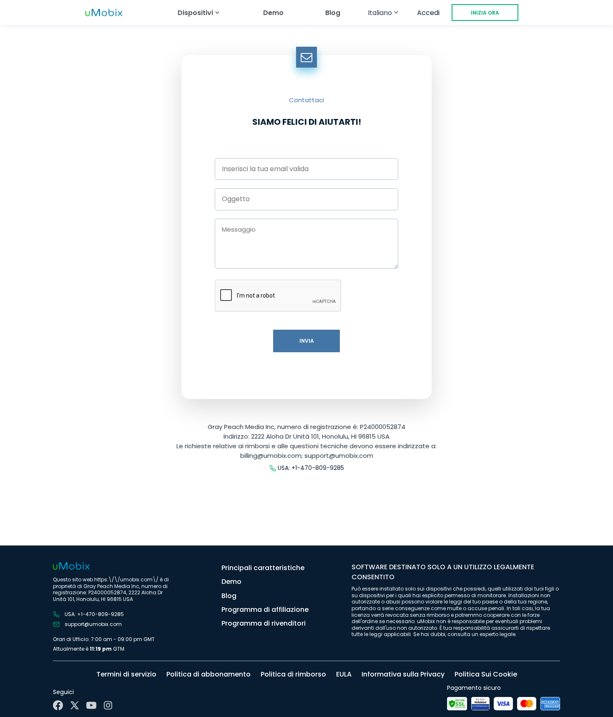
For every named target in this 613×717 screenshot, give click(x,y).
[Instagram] (108, 705)
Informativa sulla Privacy (403, 674)
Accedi (428, 13)
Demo (273, 13)
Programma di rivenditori (263, 623)
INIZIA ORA (485, 12)
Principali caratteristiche (262, 568)
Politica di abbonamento (208, 674)
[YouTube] (91, 705)
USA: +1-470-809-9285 (311, 468)
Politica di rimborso (293, 674)
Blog (332, 13)
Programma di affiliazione (265, 609)
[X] (75, 705)
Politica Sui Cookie (486, 674)
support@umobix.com (93, 624)
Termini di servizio (126, 674)
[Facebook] (58, 705)
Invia (306, 340)
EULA (344, 674)
